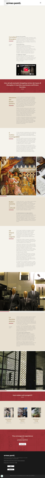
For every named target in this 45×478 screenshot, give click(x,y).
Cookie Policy (11, 462)
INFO (11, 466)
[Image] (9, 412)
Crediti (16, 462)
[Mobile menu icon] (40, 2)
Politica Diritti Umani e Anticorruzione (10, 460)
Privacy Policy (6, 462)
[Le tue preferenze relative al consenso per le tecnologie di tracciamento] (2, 476)
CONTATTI (11, 469)
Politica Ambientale (21, 460)
